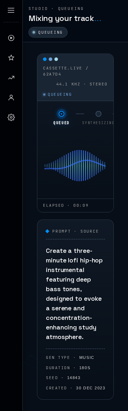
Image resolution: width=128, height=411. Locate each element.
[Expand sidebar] (11, 10)
